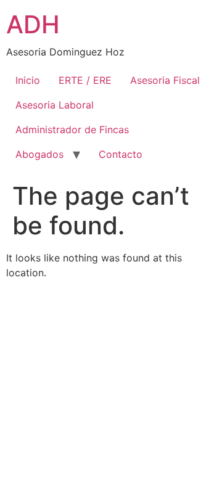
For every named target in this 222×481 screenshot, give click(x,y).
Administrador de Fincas (72, 129)
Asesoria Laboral (54, 105)
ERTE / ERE (85, 80)
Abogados (39, 154)
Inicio (27, 80)
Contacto (120, 154)
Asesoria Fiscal (165, 80)
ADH (33, 24)
